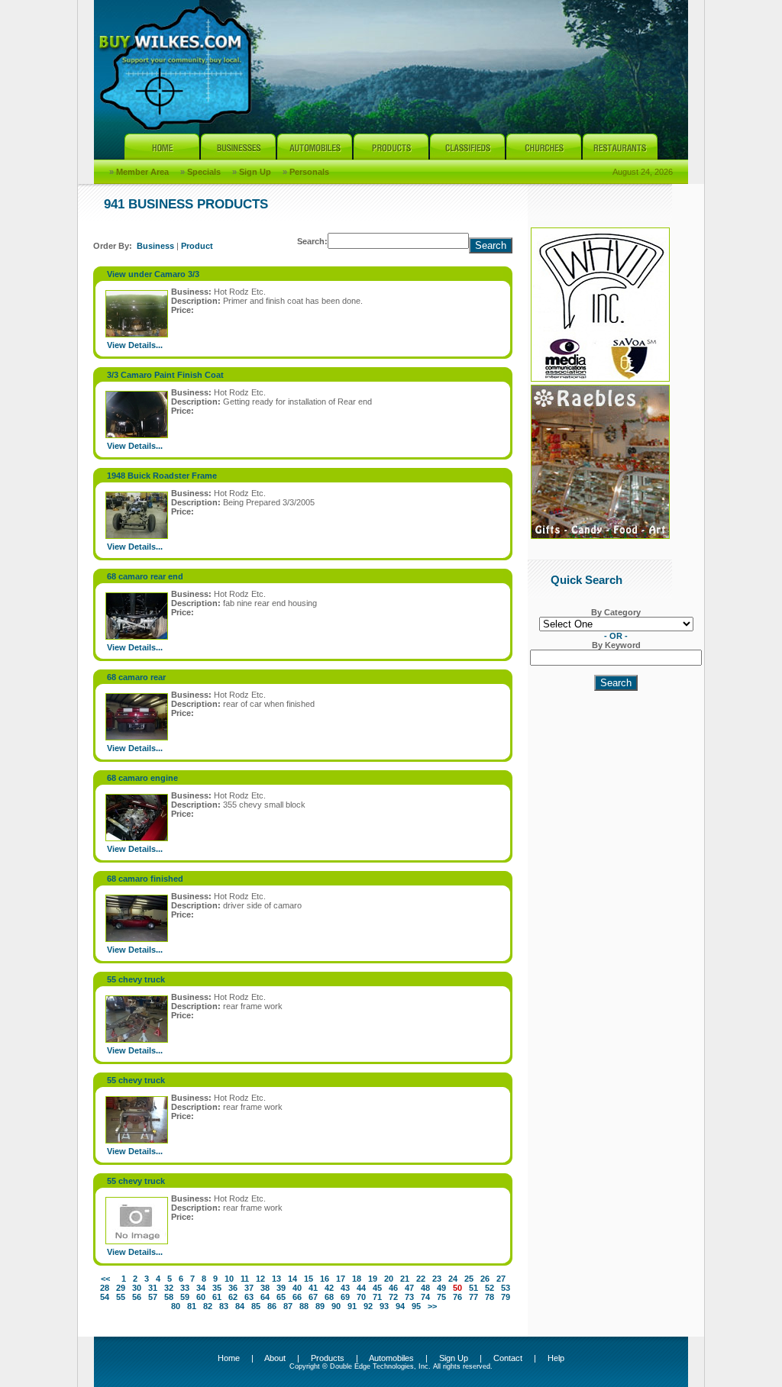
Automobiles (391, 1358)
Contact (507, 1358)
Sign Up (255, 171)
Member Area (142, 171)
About (275, 1358)
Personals (309, 171)
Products (327, 1358)
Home (229, 1358)
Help (556, 1358)
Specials (204, 171)
